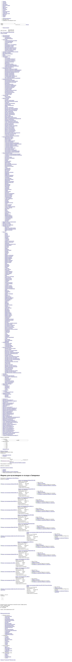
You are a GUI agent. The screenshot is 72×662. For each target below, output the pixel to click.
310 (6, 445)
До (17, 440)
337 (6, 448)
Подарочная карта (6, 11)
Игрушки (7, 622)
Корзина (9, 18)
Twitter (6, 654)
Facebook (6, 655)
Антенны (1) (5, 398)
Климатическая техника (9, 620)
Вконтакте (7, 653)
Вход (2, 32)
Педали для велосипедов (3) (8, 431)
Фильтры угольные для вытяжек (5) (9, 424)
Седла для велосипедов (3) (8, 434)
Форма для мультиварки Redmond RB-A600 (26, 480)
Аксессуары (7, 617)
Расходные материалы (9, 629)
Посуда (6, 628)
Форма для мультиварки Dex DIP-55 (22, 576)
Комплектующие (8, 623)
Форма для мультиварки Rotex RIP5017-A (26, 497)
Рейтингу (17, 478)
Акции (4, 16)
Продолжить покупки (7, 454)
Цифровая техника (8, 633)
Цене (14, 478)
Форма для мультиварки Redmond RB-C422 (26, 550)
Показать (2, 451)
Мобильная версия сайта (5, 613)
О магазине (5, 9)
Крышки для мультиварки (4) (8, 402)
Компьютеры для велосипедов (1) (9, 418)
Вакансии (4, 14)
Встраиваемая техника (9, 619)
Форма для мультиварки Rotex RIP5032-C (26, 541)
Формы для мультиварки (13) (8, 426)
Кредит (4, 6)
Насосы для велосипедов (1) (8, 429)
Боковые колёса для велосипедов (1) (10, 410)
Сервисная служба (6, 13)
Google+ (6, 657)
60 (7, 479)
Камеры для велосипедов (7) (8, 414)
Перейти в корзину (22, 462)
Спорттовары (7, 631)
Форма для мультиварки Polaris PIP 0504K (26, 514)
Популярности (10, 478)
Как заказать (5, 4)
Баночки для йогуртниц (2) (8, 399)
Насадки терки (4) (6, 415)
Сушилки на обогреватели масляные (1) (10, 435)
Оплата (4, 10)
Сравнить (11, 467)
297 (6, 443)
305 (6, 444)
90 (8, 479)
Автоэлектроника (8, 616)
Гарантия (4, 3)
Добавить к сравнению (51, 485)
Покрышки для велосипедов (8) (9, 433)
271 (6, 442)
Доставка (4, 2)
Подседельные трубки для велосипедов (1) (11, 432)
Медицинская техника (9, 625)
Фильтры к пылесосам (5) (7, 423)
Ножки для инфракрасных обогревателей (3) (11, 417)
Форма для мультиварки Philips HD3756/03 (26, 523)
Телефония (7, 632)
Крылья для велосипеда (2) (8, 419)
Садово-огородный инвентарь (11, 630)
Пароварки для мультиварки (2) (9, 420)
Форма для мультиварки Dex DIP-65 (22, 567)
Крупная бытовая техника (10, 624)
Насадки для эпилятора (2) (8, 411)
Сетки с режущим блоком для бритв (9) (10, 422)
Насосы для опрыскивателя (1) (8, 430)
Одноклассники (8, 656)
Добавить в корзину (41, 483)
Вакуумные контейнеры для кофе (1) (10, 400)
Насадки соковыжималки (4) (8, 413)
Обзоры (4, 15)
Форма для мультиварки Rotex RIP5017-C (26, 506)
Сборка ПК (5, 12)
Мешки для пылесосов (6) (8, 403)
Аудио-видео (7, 618)
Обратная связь (11, 32)
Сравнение (7, 659)
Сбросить (6, 451)
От (5, 440)
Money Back (5, 7)
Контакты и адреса (6, 5)
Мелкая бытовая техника (10, 626)
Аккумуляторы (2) (6, 404)
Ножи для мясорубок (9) (7, 416)
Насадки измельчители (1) (8, 425)
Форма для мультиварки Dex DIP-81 (22, 559)
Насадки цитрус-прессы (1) (8, 427)
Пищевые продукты (9, 627)
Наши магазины (6, 27)
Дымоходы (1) (5, 401)
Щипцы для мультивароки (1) (8, 428)
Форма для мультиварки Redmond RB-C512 (26, 488)
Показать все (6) (6, 449)
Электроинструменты (9, 634)
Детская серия (7, 621)
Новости (4, 8)
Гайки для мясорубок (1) (7, 412)
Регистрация (5, 32)
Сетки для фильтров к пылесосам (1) (10, 421)
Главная (4, 1)
